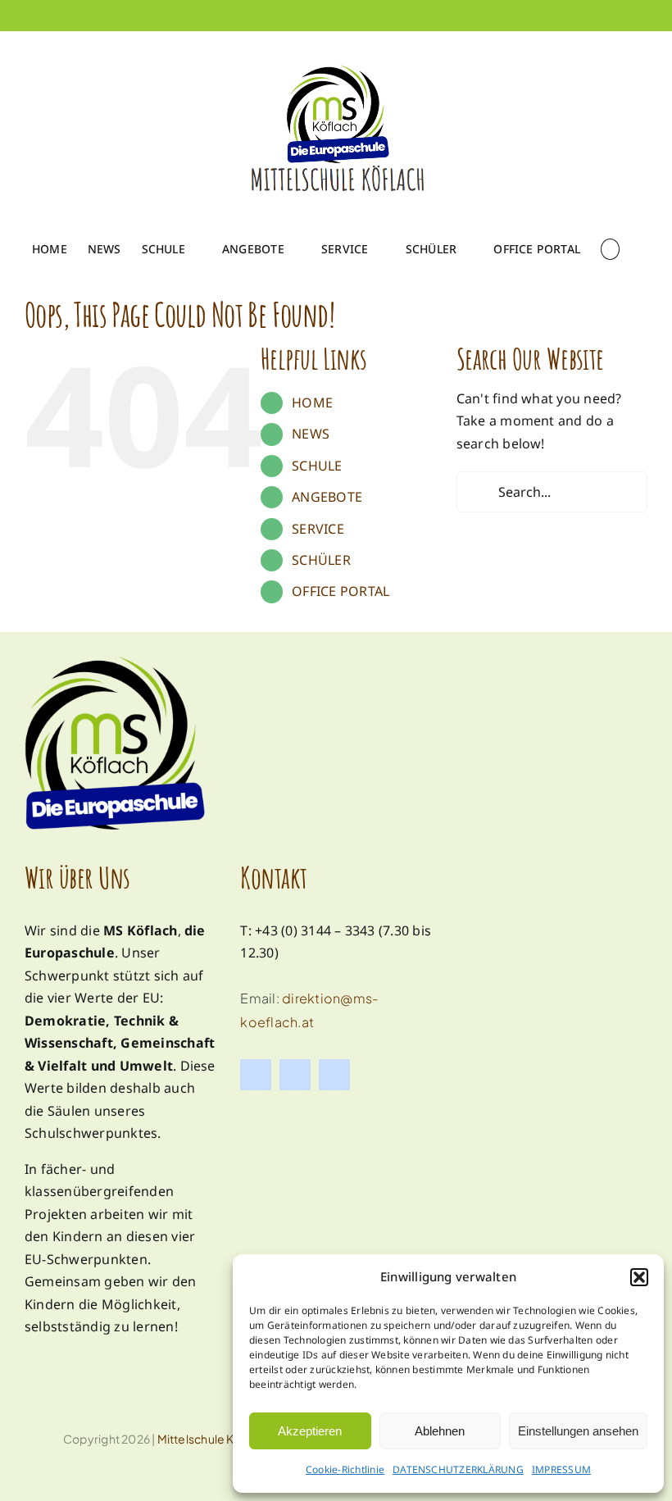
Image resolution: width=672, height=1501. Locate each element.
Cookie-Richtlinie (345, 1469)
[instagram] (295, 1074)
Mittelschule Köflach (213, 1438)
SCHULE (317, 466)
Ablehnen (440, 1431)
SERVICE (318, 529)
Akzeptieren (310, 1431)
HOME (312, 402)
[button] (639, 1277)
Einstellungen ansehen (578, 1431)
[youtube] (334, 1074)
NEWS (310, 434)
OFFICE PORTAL (340, 591)
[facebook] (255, 1074)
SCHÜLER (321, 560)
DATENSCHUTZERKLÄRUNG (458, 1469)
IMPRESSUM (561, 1469)
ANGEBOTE (327, 497)
